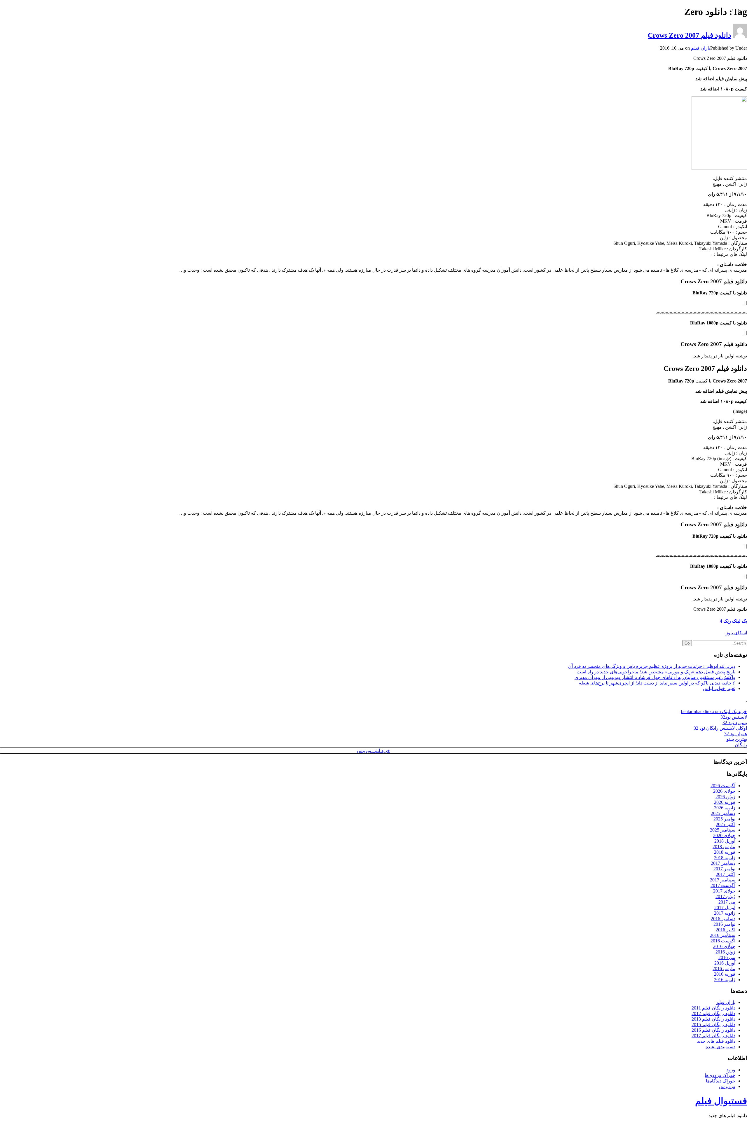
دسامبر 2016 (723, 918)
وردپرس (727, 1086)
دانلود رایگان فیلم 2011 (713, 1007)
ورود (730, 1069)
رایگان (741, 744)
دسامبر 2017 (723, 863)
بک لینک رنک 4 (733, 621)
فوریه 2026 (724, 802)
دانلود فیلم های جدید (716, 1041)
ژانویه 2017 (724, 913)
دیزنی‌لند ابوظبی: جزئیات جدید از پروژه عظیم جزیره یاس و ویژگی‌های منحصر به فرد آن (651, 666)
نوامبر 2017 (724, 868)
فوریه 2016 (724, 974)
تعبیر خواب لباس (719, 688)
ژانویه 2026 (724, 807)
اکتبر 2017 (725, 874)
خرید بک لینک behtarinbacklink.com (714, 711)
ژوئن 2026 (725, 796)
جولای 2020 (724, 835)
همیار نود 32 (735, 733)
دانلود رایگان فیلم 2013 (713, 1019)
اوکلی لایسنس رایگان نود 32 (720, 728)
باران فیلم (700, 48)
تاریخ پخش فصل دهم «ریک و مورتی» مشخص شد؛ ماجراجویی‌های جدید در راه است (656, 671)
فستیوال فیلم (721, 1101)
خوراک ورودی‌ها (720, 1075)
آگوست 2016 (723, 940)
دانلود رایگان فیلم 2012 (713, 1013)
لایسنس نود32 (733, 717)
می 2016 (726, 957)
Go (687, 643)
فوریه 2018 (724, 852)
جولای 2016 (724, 946)
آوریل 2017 (724, 907)
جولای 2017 (724, 890)
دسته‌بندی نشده (720, 1046)
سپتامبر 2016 (722, 935)
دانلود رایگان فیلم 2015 (713, 1024)
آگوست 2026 (723, 785)
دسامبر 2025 (723, 813)
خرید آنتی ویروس (373, 750)
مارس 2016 (724, 968)
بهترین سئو (736, 739)
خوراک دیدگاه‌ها (720, 1080)
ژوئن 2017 (725, 896)
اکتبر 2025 (725, 824)
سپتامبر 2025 (722, 829)
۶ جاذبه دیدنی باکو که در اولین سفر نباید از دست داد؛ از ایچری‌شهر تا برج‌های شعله (657, 682)
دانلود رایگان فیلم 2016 (713, 1030)
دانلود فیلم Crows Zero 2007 (689, 35)
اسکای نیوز (736, 632)
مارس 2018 (724, 846)
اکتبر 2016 (725, 929)
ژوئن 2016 (725, 951)
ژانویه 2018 (724, 857)
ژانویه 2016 (724, 979)
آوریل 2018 (724, 841)
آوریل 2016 (724, 962)
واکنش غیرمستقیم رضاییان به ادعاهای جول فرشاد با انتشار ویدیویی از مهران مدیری (655, 677)
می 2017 (726, 902)
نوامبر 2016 (724, 924)
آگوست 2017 (723, 885)
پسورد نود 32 (734, 722)
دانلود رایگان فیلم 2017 (713, 1035)
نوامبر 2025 (724, 818)
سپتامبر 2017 (722, 879)
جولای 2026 (724, 791)
